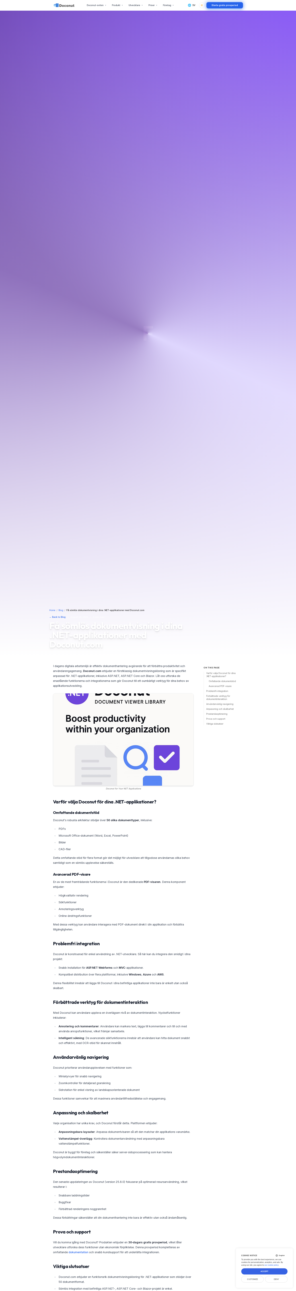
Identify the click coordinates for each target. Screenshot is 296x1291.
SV (191, 5)
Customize (252, 1279)
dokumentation (78, 1252)
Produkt (117, 5)
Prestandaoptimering (216, 714)
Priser (152, 5)
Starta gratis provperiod (225, 5)
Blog (61, 610)
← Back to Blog (57, 617)
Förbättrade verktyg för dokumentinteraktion (218, 697)
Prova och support (215, 718)
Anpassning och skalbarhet (220, 709)
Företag (168, 5)
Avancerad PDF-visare (220, 686)
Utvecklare (136, 5)
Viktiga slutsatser (214, 723)
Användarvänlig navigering (219, 704)
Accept (264, 1271)
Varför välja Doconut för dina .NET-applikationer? (221, 675)
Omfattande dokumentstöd (222, 681)
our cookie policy (271, 1265)
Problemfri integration (217, 691)
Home (52, 610)
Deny (276, 1279)
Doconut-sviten (96, 5)
